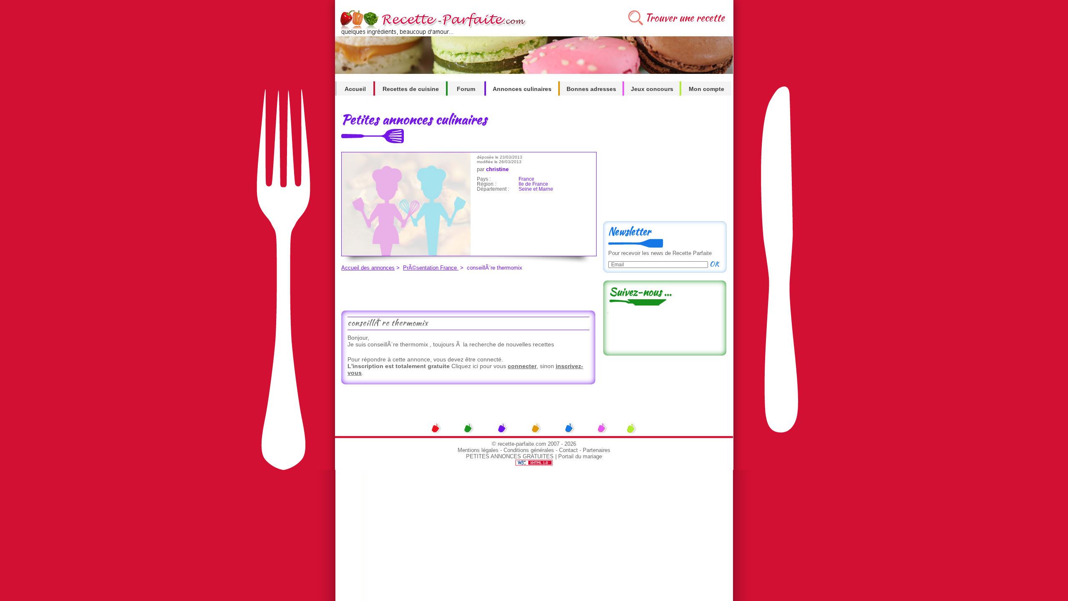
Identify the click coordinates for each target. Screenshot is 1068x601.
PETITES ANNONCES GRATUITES (510, 456)
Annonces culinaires (522, 89)
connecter (522, 366)
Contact (568, 450)
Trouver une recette (685, 17)
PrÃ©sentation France (430, 268)
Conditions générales (529, 450)
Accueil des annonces (368, 268)
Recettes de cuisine (411, 89)
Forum (466, 89)
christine (497, 169)
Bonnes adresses (591, 89)
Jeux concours (652, 89)
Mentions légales (478, 450)
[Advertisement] (466, 289)
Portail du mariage (580, 456)
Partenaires (596, 450)
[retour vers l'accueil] (431, 34)
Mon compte (706, 89)
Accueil (355, 89)
